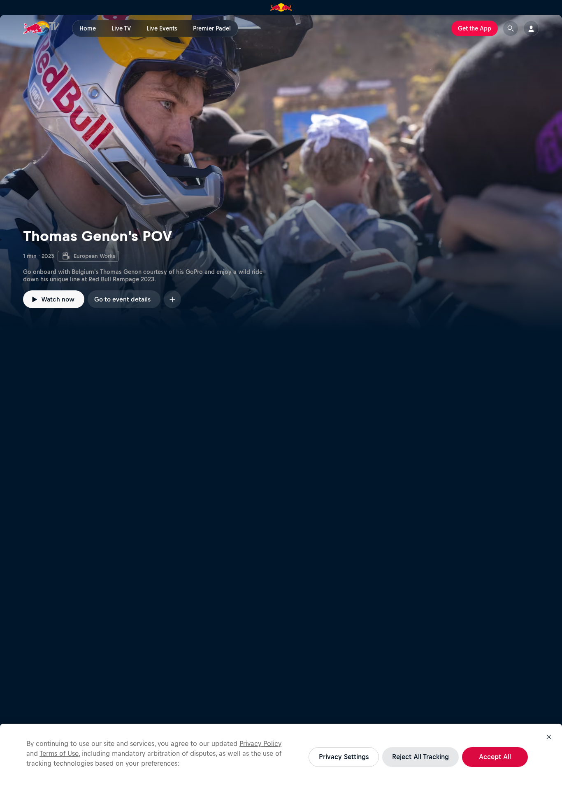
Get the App (474, 28)
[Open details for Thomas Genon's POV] (281, 173)
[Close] (549, 737)
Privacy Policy (260, 743)
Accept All (495, 756)
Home (87, 28)
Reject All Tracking (420, 756)
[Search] (510, 28)
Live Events (161, 28)
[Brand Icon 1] (281, 7)
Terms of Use (59, 753)
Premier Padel (212, 28)
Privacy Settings (344, 756)
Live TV (121, 28)
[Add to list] (172, 299)
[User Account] (531, 28)
